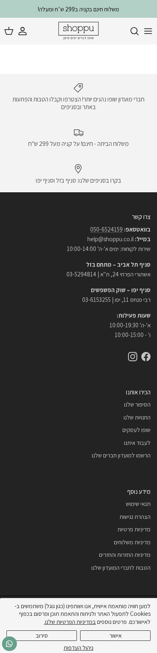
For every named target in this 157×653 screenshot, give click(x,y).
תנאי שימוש (138, 504)
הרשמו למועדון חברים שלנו (121, 455)
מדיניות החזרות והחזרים (125, 554)
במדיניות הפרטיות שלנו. (70, 622)
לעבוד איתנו (137, 443)
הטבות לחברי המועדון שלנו (121, 567)
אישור (115, 635)
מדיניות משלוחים (132, 542)
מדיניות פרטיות (134, 529)
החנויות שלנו (137, 417)
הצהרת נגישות (135, 516)
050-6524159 (106, 229)
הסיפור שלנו (137, 404)
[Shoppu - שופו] (78, 31)
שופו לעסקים (136, 430)
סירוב (42, 635)
